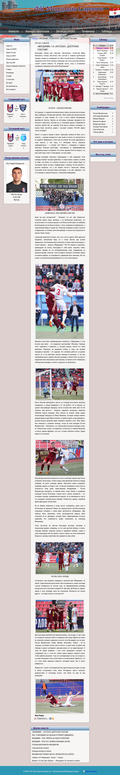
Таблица (107, 31)
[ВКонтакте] (50, 718)
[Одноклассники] (53, 718)
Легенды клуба (65, 31)
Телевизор (88, 31)
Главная (34, 39)
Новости (14, 31)
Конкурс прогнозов (37, 31)
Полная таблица (109, 98)
